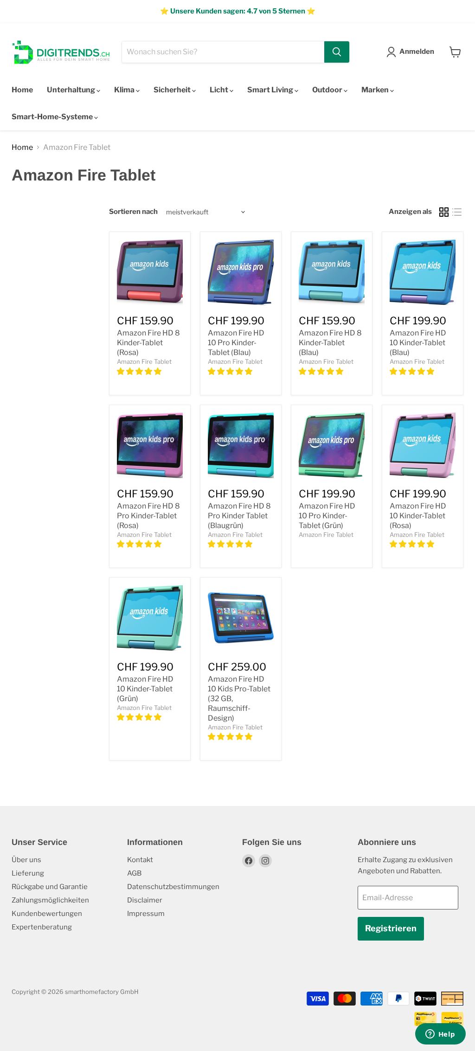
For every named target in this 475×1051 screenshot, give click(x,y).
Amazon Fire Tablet (144, 361)
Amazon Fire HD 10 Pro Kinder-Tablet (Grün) (327, 516)
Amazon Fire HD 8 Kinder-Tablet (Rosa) (148, 343)
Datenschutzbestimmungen (173, 887)
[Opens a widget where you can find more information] (440, 1034)
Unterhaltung (71, 89)
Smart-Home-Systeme (53, 116)
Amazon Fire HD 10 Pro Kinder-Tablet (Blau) (236, 343)
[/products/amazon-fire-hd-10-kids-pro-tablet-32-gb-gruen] (332, 445)
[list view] (456, 212)
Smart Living (271, 89)
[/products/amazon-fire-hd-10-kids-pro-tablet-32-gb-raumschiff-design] (241, 618)
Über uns (26, 860)
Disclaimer (144, 900)
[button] (140, 371)
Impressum (146, 913)
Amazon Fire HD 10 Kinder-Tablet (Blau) (418, 343)
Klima (125, 89)
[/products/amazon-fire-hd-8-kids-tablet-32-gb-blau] (332, 272)
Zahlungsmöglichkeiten (50, 900)
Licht (220, 89)
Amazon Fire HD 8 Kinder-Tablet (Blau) (330, 343)
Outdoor (328, 89)
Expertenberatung (42, 927)
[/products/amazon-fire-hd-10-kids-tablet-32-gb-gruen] (150, 618)
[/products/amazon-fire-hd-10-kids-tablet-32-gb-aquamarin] (423, 272)
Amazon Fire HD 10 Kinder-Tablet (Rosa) (418, 516)
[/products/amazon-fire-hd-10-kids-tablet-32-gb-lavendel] (423, 445)
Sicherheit (173, 89)
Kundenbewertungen (47, 913)
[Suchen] (336, 52)
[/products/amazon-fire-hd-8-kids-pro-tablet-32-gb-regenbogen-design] (150, 445)
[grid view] (443, 212)
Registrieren (391, 928)
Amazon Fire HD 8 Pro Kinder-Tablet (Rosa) (148, 516)
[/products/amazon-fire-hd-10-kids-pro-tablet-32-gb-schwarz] (241, 272)
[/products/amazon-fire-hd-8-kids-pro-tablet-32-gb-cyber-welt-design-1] (241, 445)
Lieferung (28, 873)
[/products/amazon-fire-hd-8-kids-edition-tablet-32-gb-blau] (150, 272)
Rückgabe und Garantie (50, 887)
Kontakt (140, 860)
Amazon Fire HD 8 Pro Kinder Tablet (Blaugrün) (239, 516)
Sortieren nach (133, 212)
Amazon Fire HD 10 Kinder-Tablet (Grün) (145, 689)
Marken (375, 89)
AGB (134, 873)
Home (22, 89)
